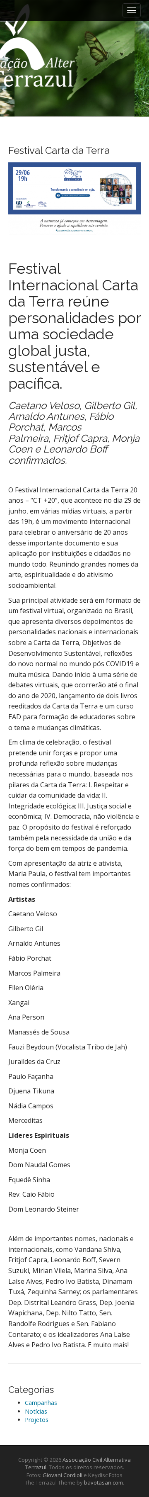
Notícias (36, 1411)
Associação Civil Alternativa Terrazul (37, 67)
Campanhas (41, 1403)
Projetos (36, 1420)
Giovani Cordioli (62, 1475)
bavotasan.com (103, 1482)
